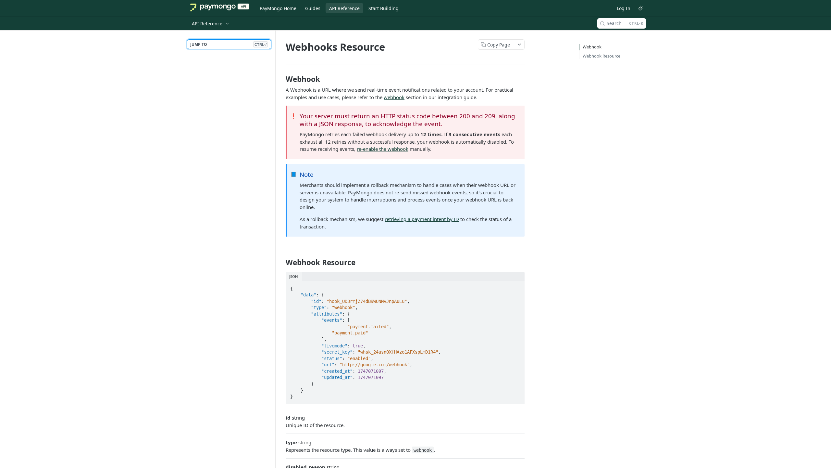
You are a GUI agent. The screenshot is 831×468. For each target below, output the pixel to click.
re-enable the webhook (382, 149)
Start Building (383, 8)
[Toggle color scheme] (641, 8)
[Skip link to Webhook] (281, 79)
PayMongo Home (278, 8)
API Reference (344, 8)
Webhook (592, 47)
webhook (394, 97)
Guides (312, 8)
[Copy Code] (517, 286)
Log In (623, 8)
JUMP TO (228, 44)
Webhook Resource (601, 56)
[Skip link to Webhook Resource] (281, 262)
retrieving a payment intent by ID (422, 219)
